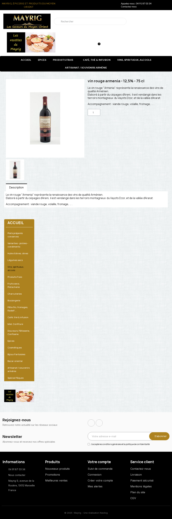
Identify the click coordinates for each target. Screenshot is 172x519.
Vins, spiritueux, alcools (134, 59)
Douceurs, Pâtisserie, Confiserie (19, 332)
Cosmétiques (15, 347)
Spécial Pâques (16, 377)
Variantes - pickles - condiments (18, 245)
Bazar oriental (15, 361)
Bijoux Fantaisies (16, 354)
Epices (42, 59)
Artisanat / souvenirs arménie (86, 67)
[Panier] (97, 42)
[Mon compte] (86, 43)
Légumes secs (15, 260)
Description (16, 187)
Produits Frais (63, 59)
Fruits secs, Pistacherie (14, 285)
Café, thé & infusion (97, 59)
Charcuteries (15, 293)
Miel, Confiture (15, 324)
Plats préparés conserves (15, 235)
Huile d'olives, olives (18, 253)
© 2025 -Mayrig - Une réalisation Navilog (86, 512)
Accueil (26, 59)
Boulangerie (14, 300)
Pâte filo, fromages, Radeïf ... (18, 309)
